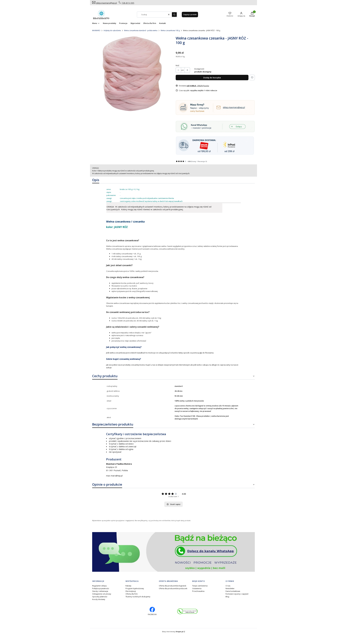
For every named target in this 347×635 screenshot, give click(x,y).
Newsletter (230, 588)
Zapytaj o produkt (190, 14)
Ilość (177, 65)
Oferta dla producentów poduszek (173, 588)
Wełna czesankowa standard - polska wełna (140, 30)
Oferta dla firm (132, 594)
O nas (228, 585)
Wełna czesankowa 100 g (170, 30)
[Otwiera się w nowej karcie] (187, 611)
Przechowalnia (198, 591)
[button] (174, 14)
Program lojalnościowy (135, 588)
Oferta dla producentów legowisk (172, 585)
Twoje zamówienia (200, 585)
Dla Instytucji (131, 591)
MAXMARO (96, 30)
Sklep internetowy (172, 632)
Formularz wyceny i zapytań (237, 594)
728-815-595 (128, 2)
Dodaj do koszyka (212, 77)
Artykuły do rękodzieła (112, 30)
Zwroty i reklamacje (100, 591)
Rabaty (128, 585)
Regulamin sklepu (99, 585)
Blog (227, 596)
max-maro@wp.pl (114, 475)
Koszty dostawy (98, 599)
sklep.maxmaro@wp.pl (106, 2)
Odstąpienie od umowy (101, 594)
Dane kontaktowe (233, 591)
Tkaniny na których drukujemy (138, 596)
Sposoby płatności (99, 596)
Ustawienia (196, 588)
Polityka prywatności (100, 588)
